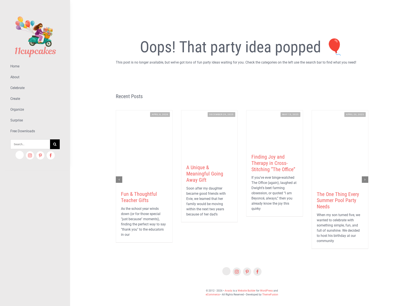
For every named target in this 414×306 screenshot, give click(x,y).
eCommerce (213, 294)
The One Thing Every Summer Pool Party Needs (338, 200)
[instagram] (30, 155)
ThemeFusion (270, 294)
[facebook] (51, 155)
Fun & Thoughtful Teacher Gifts (139, 197)
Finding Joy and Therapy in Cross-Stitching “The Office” (273, 163)
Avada (228, 290)
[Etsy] (20, 155)
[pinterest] (40, 155)
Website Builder (247, 290)
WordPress (266, 290)
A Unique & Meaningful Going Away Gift (204, 173)
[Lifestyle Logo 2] (35, 15)
